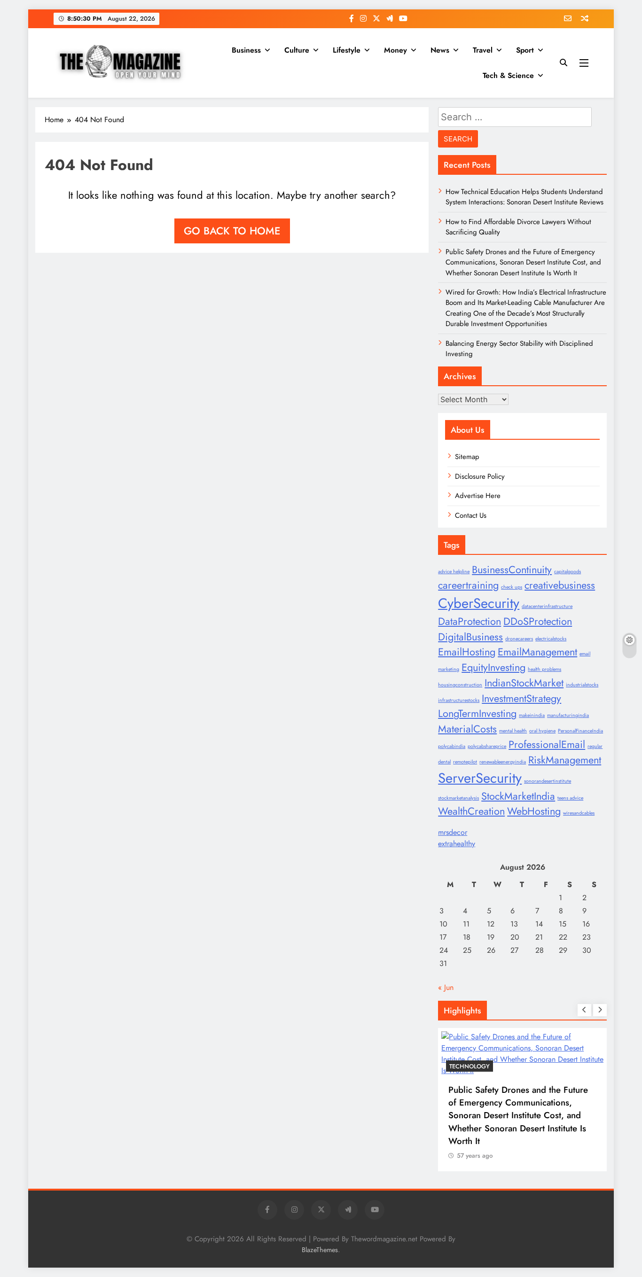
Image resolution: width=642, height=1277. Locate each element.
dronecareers (519, 638)
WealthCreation (471, 811)
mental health (513, 730)
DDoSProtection (537, 621)
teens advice (570, 798)
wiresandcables (579, 813)
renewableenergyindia (502, 761)
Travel (483, 50)
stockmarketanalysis (458, 798)
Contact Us (470, 515)
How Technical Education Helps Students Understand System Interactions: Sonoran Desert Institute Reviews (524, 197)
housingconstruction (460, 684)
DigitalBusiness (470, 637)
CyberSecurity (478, 603)
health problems (544, 669)
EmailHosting (466, 652)
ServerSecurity (480, 778)
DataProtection (469, 621)
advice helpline (454, 571)
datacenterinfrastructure (547, 606)
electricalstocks (550, 638)
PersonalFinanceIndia (580, 730)
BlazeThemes (320, 1249)
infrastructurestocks (458, 700)
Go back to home (232, 230)
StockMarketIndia (518, 796)
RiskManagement (564, 760)
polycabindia (451, 746)
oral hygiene (542, 730)
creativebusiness (560, 585)
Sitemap (467, 457)
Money (395, 50)
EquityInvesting (493, 667)
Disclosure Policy (480, 476)
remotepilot (465, 761)
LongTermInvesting (477, 713)
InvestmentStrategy (521, 698)
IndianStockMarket (524, 683)
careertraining (468, 585)
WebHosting (534, 811)
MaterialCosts (467, 729)
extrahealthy (456, 843)
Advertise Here (478, 496)
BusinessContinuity (512, 569)
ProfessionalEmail (547, 744)
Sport (525, 50)
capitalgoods (567, 571)
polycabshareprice (487, 746)
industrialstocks (582, 684)
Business (246, 50)
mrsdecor (452, 832)
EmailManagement (537, 652)
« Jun (446, 987)
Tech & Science (508, 75)
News (440, 50)
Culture (296, 50)
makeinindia (532, 715)
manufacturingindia (568, 715)
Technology (469, 1066)
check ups (511, 587)
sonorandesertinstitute (547, 781)
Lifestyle (346, 50)
